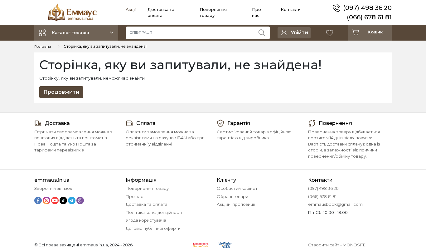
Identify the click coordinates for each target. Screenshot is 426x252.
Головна (42, 46)
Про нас (134, 196)
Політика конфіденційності (154, 212)
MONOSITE (354, 244)
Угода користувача (146, 220)
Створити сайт (323, 244)
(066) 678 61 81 (369, 17)
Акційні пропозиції (236, 204)
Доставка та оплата (146, 204)
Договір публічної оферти (153, 228)
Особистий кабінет (237, 188)
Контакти (291, 9)
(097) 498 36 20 (367, 8)
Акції (131, 9)
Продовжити (61, 92)
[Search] (264, 31)
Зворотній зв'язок (53, 188)
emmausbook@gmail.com (335, 204)
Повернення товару (147, 188)
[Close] (405, 226)
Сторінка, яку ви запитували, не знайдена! (105, 46)
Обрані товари (232, 196)
